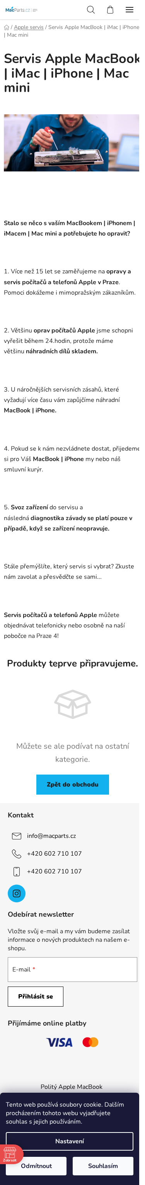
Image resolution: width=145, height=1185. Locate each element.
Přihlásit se (35, 996)
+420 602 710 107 (54, 853)
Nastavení (69, 1141)
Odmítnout (36, 1166)
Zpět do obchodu (73, 784)
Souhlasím (103, 1166)
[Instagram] (17, 893)
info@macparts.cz (51, 836)
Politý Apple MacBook (71, 1087)
